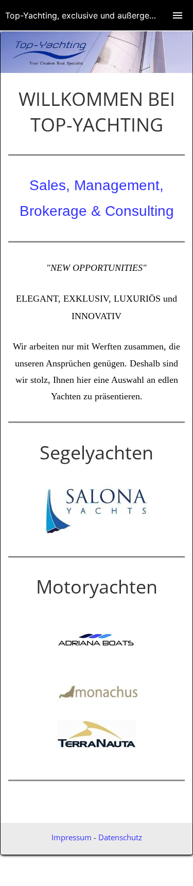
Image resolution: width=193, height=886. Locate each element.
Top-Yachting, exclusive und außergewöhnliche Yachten (99, 15)
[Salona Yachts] (96, 531)
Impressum (71, 837)
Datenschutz (120, 837)
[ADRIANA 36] (96, 653)
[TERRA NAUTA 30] (97, 754)
